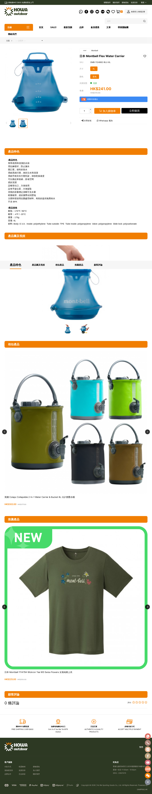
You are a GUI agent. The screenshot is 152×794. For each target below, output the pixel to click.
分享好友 (88, 121)
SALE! (53, 27)
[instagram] (148, 749)
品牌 (81, 27)
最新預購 (68, 27)
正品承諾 (22, 774)
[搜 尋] (144, 21)
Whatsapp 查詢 (106, 121)
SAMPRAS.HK (142, 789)
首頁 (41, 27)
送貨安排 (134, 2)
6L (94, 69)
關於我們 (116, 2)
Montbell (94, 50)
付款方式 (8, 767)
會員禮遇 (95, 27)
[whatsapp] (148, 736)
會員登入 (134, 12)
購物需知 (125, 2)
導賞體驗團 (123, 27)
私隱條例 (22, 767)
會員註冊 (141, 12)
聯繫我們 (107, 2)
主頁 (8, 41)
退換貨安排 (9, 770)
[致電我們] (148, 743)
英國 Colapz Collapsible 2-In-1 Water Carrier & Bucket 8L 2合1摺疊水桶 (40, 497)
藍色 (95, 76)
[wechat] (148, 776)
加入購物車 (76, 510)
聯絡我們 (12, 34)
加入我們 (36, 770)
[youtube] (148, 762)
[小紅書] (148, 769)
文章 (108, 27)
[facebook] (148, 756)
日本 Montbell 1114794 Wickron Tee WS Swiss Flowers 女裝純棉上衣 (38, 672)
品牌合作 (8, 774)
